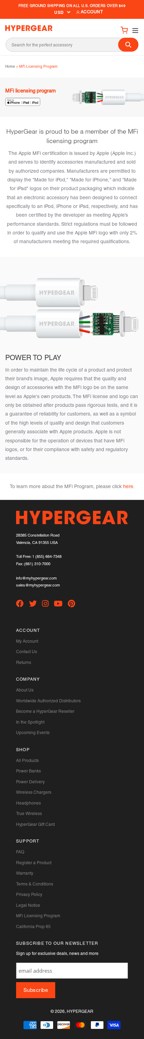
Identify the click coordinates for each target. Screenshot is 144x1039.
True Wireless (29, 813)
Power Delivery (30, 781)
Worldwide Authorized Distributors (48, 700)
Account (91, 11)
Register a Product (33, 862)
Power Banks (28, 771)
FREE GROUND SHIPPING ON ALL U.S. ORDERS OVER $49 (72, 6)
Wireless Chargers (33, 792)
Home (10, 66)
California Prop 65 (33, 926)
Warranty (24, 873)
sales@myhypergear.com (38, 585)
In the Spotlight (30, 722)
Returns (23, 662)
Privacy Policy (29, 894)
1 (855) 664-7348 (47, 556)
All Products (27, 760)
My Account (27, 641)
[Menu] (133, 29)
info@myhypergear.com (36, 578)
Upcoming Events (33, 732)
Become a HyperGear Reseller (45, 711)
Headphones (28, 803)
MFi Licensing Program (38, 915)
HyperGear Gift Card (35, 824)
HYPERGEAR (80, 1011)
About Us (25, 690)
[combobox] (72, 45)
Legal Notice (28, 905)
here (128, 486)
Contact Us (26, 651)
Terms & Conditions (34, 884)
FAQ (20, 852)
